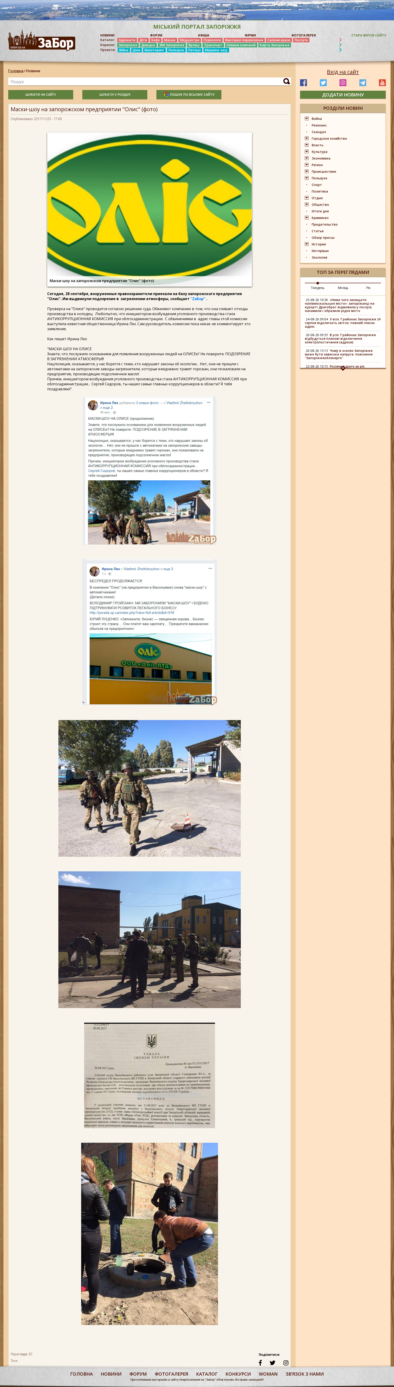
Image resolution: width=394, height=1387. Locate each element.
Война (317, 118)
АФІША (203, 35)
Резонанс (319, 125)
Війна (123, 50)
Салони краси (278, 40)
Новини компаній (241, 45)
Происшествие (324, 171)
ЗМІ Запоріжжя (171, 45)
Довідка (148, 45)
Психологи (212, 40)
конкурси (238, 1374)
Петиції (194, 50)
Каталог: (107, 40)
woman (268, 1374)
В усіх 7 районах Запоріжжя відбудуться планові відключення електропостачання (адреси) (340, 338)
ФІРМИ (250, 35)
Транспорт (213, 45)
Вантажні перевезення (244, 40)
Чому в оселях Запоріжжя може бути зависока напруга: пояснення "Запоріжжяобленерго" (339, 354)
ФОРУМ (156, 35)
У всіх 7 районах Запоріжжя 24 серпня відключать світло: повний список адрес (343, 323)
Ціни (136, 50)
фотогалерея (171, 1374)
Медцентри (189, 40)
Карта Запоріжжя (274, 45)
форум (138, 1374)
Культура (319, 151)
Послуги (301, 40)
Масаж (170, 40)
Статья (318, 231)
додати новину (343, 95)
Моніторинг (154, 50)
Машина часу (216, 50)
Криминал (320, 218)
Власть (317, 145)
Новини (33, 71)
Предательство (325, 224)
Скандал (319, 132)
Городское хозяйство (329, 138)
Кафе (155, 40)
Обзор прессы (323, 237)
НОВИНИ (107, 35)
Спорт (317, 185)
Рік (368, 288)
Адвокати (127, 40)
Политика (320, 191)
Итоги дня (320, 211)
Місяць (343, 288)
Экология (319, 257)
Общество (320, 204)
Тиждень (317, 288)
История (319, 244)
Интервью (320, 251)
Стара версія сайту (368, 35)
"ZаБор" (197, 298)
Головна (15, 71)
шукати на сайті (41, 94)
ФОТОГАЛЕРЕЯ (303, 35)
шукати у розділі (114, 94)
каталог (207, 1374)
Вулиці (194, 45)
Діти (143, 40)
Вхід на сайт (343, 72)
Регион (317, 165)
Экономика (321, 158)
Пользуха (176, 50)
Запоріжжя (128, 45)
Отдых (317, 198)
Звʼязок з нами (305, 1374)
